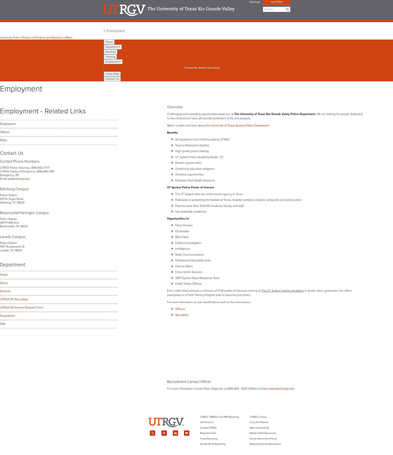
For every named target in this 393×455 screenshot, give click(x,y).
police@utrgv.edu (19, 179)
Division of (46, 37)
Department (112, 47)
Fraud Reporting (208, 438)
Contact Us (112, 79)
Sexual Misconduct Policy (263, 438)
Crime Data (112, 74)
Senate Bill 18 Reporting (212, 443)
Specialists (182, 315)
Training (110, 56)
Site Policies (206, 422)
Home (109, 42)
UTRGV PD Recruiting (14, 299)
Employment (115, 31)
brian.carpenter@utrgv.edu (277, 388)
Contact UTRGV (208, 427)
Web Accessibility (259, 427)
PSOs (3, 140)
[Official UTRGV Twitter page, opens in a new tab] (152, 433)
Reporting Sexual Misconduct (265, 443)
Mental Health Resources (263, 433)
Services (110, 51)
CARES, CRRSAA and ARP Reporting (219, 416)
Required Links (208, 433)
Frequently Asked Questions (202, 67)
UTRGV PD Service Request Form (21, 307)
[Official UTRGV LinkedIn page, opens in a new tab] (175, 433)
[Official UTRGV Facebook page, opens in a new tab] (164, 433)
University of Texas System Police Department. (240, 125)
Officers (4, 132)
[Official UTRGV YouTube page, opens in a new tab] (187, 433)
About (4, 283)
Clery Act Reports (259, 422)
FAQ (2, 324)
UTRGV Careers (258, 416)
